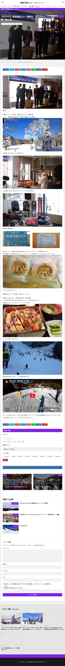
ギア (42, 6)
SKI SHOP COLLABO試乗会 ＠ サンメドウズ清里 (34, 503)
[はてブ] (23, 69)
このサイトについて (6, 6)
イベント (37, 6)
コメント (6, 548)
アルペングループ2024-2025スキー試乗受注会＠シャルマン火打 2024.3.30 (11, 628)
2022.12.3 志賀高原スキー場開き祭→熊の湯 (22, 62)
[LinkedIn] (38, 69)
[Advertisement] (32, 48)
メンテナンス (61, 6)
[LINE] (33, 69)
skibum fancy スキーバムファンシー (32, 3)
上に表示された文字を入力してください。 (13, 587)
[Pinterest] (45, 69)
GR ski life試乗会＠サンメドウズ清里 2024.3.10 (11, 648)
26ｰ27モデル (24, 6)
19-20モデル (15, 503)
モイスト (9, 441)
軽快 (19, 441)
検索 (5, 459)
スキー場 (31, 6)
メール (5, 570)
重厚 (22, 441)
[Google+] (17, 69)
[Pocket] (28, 69)
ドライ (5, 441)
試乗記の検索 (16, 6)
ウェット (14, 441)
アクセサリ (47, 6)
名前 (4, 564)
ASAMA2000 (23, 525)
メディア (54, 6)
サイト (4, 577)
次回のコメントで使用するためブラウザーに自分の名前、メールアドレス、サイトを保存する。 (28, 584)
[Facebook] (6, 69)
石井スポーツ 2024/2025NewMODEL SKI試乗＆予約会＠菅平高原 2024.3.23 (54, 628)
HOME (2, 62)
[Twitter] (11, 69)
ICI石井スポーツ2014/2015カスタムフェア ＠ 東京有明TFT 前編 (39, 514)
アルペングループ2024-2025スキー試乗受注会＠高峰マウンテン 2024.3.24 (32, 628)
